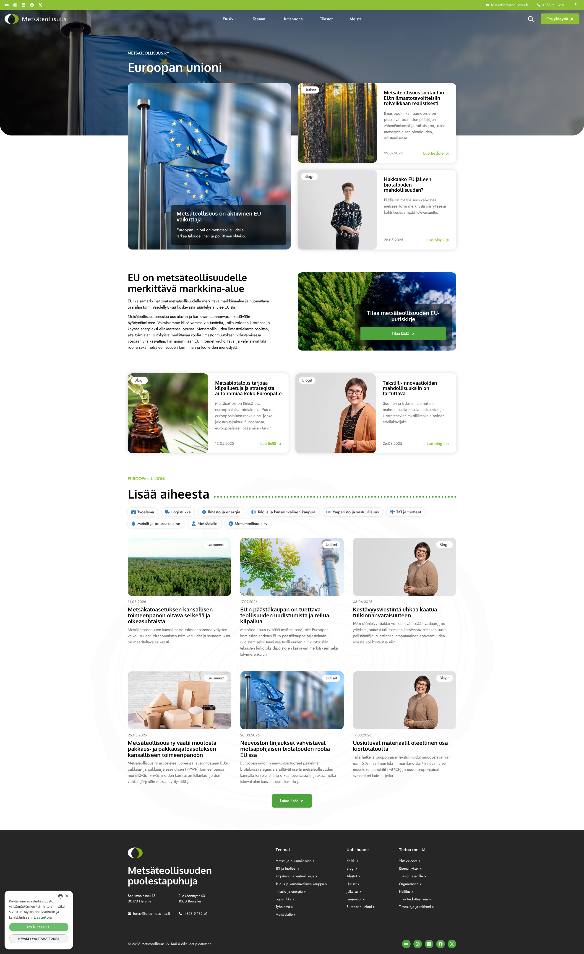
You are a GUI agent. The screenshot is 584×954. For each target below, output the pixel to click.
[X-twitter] (40, 5)
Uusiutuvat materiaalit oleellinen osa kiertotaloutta (400, 745)
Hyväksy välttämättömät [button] (38, 939)
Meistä (356, 19)
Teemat (259, 19)
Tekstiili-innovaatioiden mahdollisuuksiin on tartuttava (410, 388)
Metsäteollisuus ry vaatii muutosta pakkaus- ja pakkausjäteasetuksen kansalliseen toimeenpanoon (172, 748)
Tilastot (326, 19)
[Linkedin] (23, 5)
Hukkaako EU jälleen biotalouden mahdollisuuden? (407, 184)
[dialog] (39, 920)
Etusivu (229, 19)
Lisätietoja (43, 917)
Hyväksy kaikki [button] (39, 927)
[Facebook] (32, 5)
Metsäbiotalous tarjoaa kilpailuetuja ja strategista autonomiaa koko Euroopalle (248, 388)
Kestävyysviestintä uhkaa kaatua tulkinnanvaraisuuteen (395, 612)
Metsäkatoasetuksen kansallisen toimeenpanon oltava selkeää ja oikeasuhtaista (170, 615)
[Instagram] (15, 5)
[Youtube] (7, 5)
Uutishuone (292, 19)
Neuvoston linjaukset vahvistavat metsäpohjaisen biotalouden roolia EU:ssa (285, 748)
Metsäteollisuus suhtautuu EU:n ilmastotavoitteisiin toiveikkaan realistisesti (414, 97)
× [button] (66, 896)
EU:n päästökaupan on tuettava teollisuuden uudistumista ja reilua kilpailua (284, 615)
